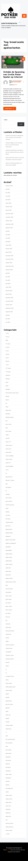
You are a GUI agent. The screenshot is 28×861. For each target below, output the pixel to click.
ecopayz (8, 494)
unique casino (9, 799)
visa (6, 820)
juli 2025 (8, 231)
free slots (8, 515)
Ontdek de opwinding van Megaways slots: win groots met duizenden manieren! (14, 137)
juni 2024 (8, 276)
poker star (8, 715)
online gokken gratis (10, 687)
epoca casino (9, 501)
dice (7, 484)
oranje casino (9, 690)
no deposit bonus (10, 676)
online (7, 680)
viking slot (8, 813)
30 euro (7, 354)
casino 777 (8, 442)
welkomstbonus (9, 827)
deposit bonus (9, 477)
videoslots (8, 809)
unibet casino (9, 795)
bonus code (8, 424)
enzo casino (9, 497)
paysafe (7, 697)
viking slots (8, 816)
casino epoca (9, 445)
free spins (8, 519)
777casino (8, 371)
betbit (7, 385)
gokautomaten (9, 533)
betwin (7, 400)
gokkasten (8, 536)
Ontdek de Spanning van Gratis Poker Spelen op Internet (13, 74)
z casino (8, 834)
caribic (7, 434)
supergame (8, 778)
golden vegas (9, 557)
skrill (7, 736)
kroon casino (9, 610)
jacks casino (9, 599)
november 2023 (9, 301)
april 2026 (8, 199)
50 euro (7, 361)
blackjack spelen (10, 417)
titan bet (8, 781)
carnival (7, 438)
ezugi (7, 508)
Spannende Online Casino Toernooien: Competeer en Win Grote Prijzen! (15, 158)
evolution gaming (10, 504)
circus (7, 469)
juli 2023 (8, 315)
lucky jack (8, 624)
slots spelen (8, 750)
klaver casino (9, 606)
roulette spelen (9, 725)
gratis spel (8, 568)
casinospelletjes (9, 466)
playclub (8, 708)
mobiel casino (9, 648)
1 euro (7, 333)
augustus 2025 (9, 227)
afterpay (8, 378)
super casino (9, 774)
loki (6, 620)
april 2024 (8, 283)
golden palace (9, 554)
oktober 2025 (9, 220)
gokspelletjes (9, 550)
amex (7, 382)
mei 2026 (8, 196)
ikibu (7, 585)
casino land (8, 452)
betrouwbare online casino (12, 392)
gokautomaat (9, 529)
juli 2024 (8, 273)
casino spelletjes (10, 455)
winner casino (9, 830)
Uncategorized (9, 788)
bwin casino (8, 431)
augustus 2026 (9, 185)
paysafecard (9, 701)
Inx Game (9, 849)
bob (6, 420)
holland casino (9, 578)
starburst (8, 764)
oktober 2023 (9, 304)
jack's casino (9, 596)
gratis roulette (9, 564)
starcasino (8, 767)
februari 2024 (9, 290)
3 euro (7, 350)
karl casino (8, 603)
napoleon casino (10, 655)
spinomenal (8, 753)
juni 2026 (8, 192)
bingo (7, 406)
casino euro (8, 449)
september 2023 (10, 308)
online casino (9, 683)
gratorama (8, 575)
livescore (8, 617)
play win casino (9, 704)
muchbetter (8, 652)
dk (6, 491)
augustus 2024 (9, 269)
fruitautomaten (9, 522)
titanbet (7, 785)
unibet (7, 792)
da (6, 473)
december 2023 (9, 297)
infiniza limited (9, 588)
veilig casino (8, 802)
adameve (8, 375)
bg (6, 403)
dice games (8, 487)
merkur (7, 638)
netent (7, 666)
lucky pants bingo (10, 630)
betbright (8, 389)
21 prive (7, 347)
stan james (8, 760)
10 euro (7, 336)
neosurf (7, 662)
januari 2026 (8, 210)
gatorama (8, 526)
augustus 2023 (9, 311)
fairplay (7, 511)
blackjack (8, 413)
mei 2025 (8, 238)
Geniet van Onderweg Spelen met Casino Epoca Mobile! (14, 164)
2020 (7, 340)
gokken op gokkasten (11, 543)
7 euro (7, 364)
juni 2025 (8, 234)
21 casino (8, 343)
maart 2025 (8, 245)
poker (16, 84)
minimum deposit (10, 645)
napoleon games (10, 659)
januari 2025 (8, 252)
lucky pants (8, 627)
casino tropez (9, 459)
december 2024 (9, 255)
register (7, 718)
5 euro (7, 358)
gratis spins (8, 571)
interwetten (8, 592)
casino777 (8, 462)
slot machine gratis (10, 739)
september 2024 (10, 266)
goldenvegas (9, 561)
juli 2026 (8, 189)
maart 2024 (8, 287)
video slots (8, 806)
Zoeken (5, 119)
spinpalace (8, 757)
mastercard (8, 634)
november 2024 (9, 259)
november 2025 (9, 217)
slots (7, 746)
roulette (7, 722)
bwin (7, 427)
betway (7, 396)
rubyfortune (8, 729)
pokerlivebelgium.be (9, 23)
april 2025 (8, 241)
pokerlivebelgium (17, 80)
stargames (8, 771)
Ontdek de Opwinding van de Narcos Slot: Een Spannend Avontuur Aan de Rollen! (15, 152)
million (7, 641)
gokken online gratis (10, 539)
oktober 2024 (9, 262)
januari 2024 (8, 294)
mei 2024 (8, 280)
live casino (8, 613)
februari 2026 (9, 206)
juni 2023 (8, 318)
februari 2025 (9, 248)
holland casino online (11, 582)
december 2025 (9, 213)
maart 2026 (8, 203)
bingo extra (8, 410)
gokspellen (8, 546)
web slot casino (9, 823)
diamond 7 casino (10, 480)
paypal (7, 694)
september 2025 (10, 224)
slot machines (9, 743)
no (6, 673)
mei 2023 (8, 322)
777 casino (8, 368)
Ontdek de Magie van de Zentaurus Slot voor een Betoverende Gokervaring (14, 144)
